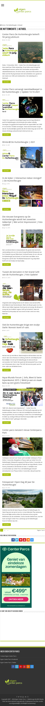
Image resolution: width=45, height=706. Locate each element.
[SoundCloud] (28, 539)
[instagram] (32, 539)
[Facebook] (13, 539)
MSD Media (40, 699)
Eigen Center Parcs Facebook (9, 659)
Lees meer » (7, 82)
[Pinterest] (20, 539)
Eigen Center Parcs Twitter (8, 662)
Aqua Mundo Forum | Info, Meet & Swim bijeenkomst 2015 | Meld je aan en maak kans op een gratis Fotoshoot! (22, 380)
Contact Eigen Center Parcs (8, 656)
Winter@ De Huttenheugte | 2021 (18, 142)
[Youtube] (24, 539)
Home (3, 25)
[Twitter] (17, 539)
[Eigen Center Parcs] (22, 10)
